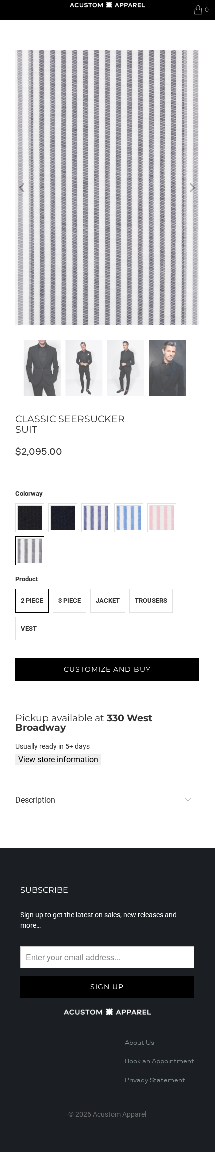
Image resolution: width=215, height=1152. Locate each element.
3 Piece (69, 600)
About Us (139, 1042)
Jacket (108, 600)
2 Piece (32, 600)
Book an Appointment (159, 1061)
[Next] (192, 187)
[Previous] (23, 187)
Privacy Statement (155, 1080)
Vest (29, 628)
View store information (58, 759)
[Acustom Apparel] (108, 5)
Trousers (151, 600)
